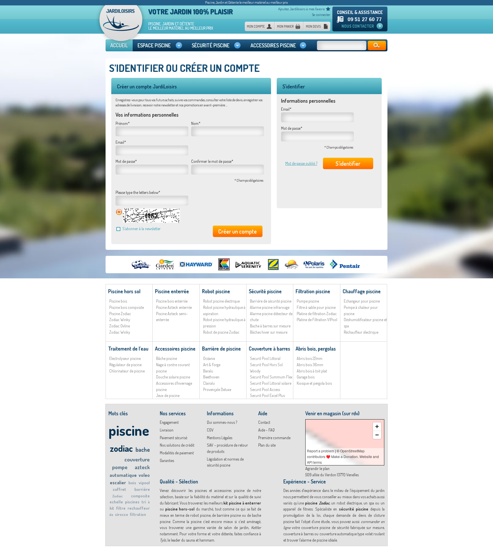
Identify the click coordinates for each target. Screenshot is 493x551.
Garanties (167, 460)
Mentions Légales (219, 437)
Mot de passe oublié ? (301, 163)
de (111, 514)
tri (144, 501)
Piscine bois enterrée (171, 301)
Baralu (208, 370)
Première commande (274, 437)
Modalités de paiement (177, 452)
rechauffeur (139, 508)
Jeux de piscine (167, 395)
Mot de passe (125, 161)
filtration (138, 514)
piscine (128, 430)
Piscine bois (118, 301)
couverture (137, 459)
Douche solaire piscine (173, 376)
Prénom (122, 123)
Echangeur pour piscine (362, 301)
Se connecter (321, 14)
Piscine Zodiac (120, 313)
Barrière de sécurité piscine (270, 301)
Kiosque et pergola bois (314, 383)
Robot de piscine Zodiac (221, 332)
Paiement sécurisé (173, 437)
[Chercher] (377, 45)
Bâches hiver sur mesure (268, 332)
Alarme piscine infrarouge (269, 307)
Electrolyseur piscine (125, 358)
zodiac (121, 448)
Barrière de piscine (221, 348)
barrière (142, 489)
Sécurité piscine (265, 291)
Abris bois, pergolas (316, 348)
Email (120, 142)
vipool (144, 482)
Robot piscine (216, 291)
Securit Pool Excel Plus (267, 395)
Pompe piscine (308, 301)
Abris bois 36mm (310, 364)
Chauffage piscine (362, 291)
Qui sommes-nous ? (222, 422)
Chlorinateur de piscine (127, 370)
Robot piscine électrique (221, 301)
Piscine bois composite (126, 307)
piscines (132, 501)
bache (143, 449)
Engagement (169, 422)
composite (140, 495)
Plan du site (267, 445)
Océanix (209, 358)
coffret (119, 489)
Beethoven (211, 376)
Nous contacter (358, 26)
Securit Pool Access (265, 389)
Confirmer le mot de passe (211, 161)
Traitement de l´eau (128, 348)
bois (132, 482)
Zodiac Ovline (119, 325)
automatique (123, 475)
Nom (195, 123)
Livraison (166, 430)
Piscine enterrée (172, 291)
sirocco (121, 514)
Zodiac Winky (119, 319)
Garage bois (305, 376)
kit (112, 508)
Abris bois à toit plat (312, 370)
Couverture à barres (269, 348)
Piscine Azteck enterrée (174, 307)
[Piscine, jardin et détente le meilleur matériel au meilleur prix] (121, 25)
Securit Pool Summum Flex (271, 376)
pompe (120, 467)
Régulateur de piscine (125, 364)
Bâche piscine (166, 358)
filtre (121, 508)
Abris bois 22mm (309, 358)
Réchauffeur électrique (361, 332)
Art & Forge (211, 364)
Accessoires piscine (175, 348)
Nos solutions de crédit (177, 445)
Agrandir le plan (317, 468)
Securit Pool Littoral (265, 358)
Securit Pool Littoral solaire (270, 383)
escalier (118, 482)
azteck (142, 467)
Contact (264, 422)
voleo (144, 475)
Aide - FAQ (266, 430)
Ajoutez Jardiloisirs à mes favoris (301, 9)
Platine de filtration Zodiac (317, 313)
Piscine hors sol (124, 291)
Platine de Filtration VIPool (317, 319)
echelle (116, 501)
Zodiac (117, 496)
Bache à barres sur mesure (270, 325)
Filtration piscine (313, 291)
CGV (210, 430)
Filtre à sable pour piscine (316, 307)
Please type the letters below (137, 192)
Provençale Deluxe (217, 389)
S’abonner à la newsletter (141, 228)
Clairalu (209, 383)
